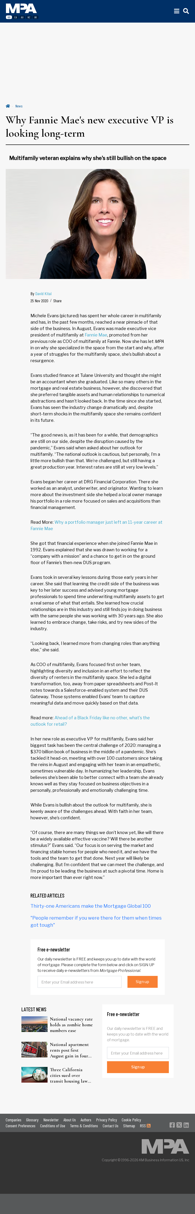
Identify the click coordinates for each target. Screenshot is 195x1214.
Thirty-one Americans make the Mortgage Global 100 (90, 906)
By (41, 293)
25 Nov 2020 (39, 300)
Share (57, 300)
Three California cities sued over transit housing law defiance (69, 1075)
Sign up (142, 981)
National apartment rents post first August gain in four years (69, 1050)
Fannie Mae (96, 334)
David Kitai (43, 293)
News (19, 106)
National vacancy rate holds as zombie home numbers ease (71, 1024)
